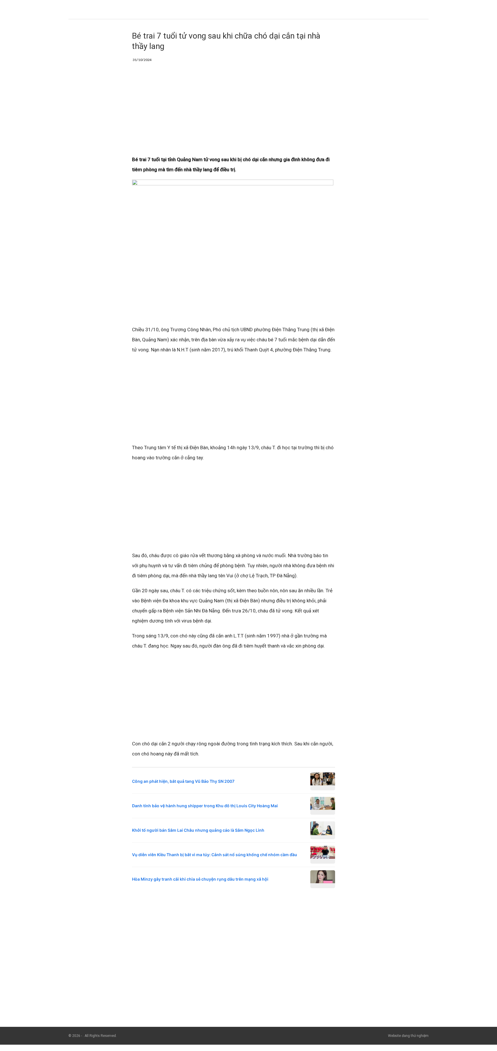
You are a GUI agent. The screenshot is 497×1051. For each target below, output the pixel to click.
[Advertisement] (233, 112)
